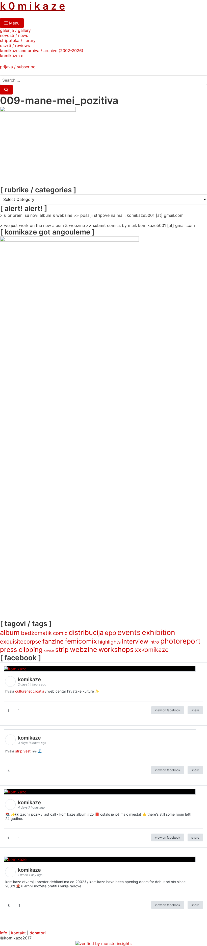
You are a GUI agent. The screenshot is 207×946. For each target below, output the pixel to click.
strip (62, 649)
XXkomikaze (152, 649)
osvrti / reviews (15, 45)
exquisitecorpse (20, 641)
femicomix (81, 641)
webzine (83, 649)
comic (60, 633)
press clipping (21, 649)
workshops (116, 649)
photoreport (180, 641)
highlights (109, 642)
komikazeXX (11, 55)
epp (110, 632)
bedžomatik (36, 633)
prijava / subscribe (17, 66)
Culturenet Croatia (29, 691)
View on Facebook (167, 710)
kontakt (18, 932)
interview (135, 641)
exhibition (158, 632)
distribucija (86, 632)
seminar (49, 651)
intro (154, 642)
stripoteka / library (18, 40)
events (129, 632)
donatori (38, 932)
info (3, 932)
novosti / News (14, 35)
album (10, 632)
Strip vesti (23, 751)
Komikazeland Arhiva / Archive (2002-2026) (41, 50)
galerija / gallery (15, 30)
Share (195, 710)
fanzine (53, 641)
